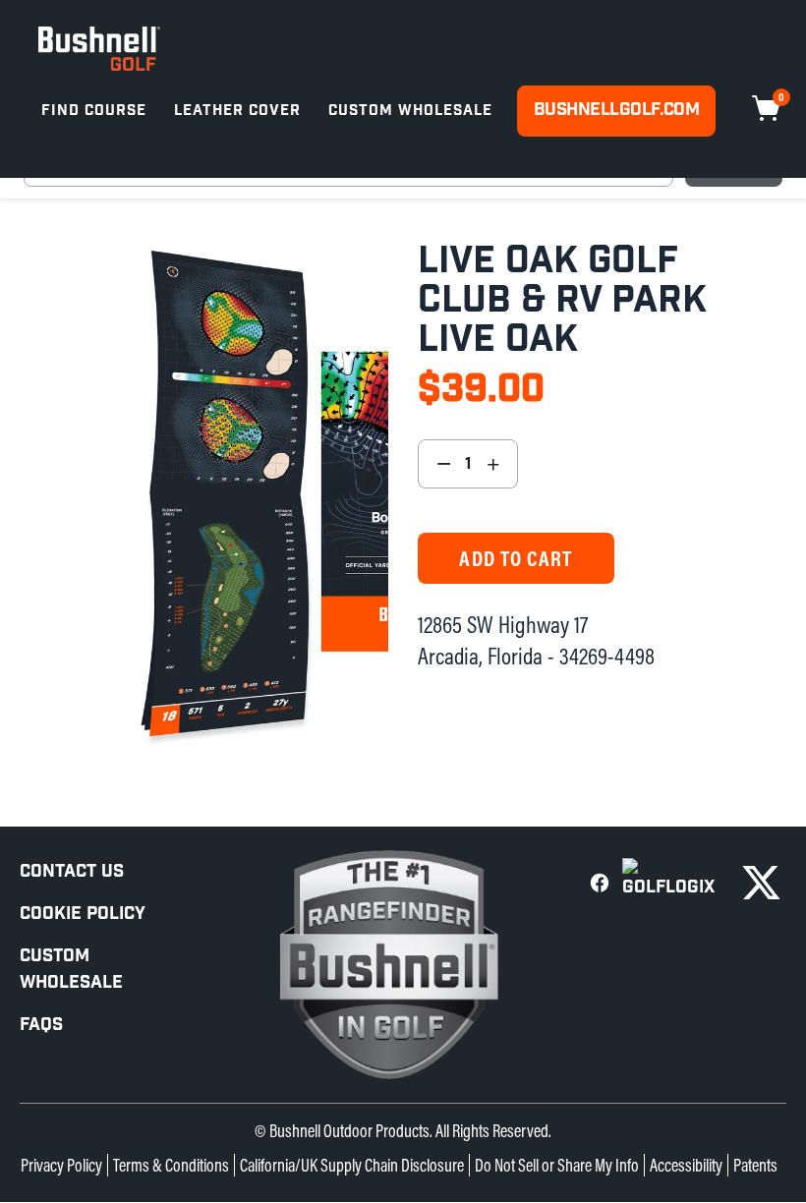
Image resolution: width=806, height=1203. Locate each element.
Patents (755, 1165)
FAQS (41, 1024)
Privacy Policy (61, 1165)
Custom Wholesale (410, 110)
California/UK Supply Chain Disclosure (352, 1165)
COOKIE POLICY (82, 913)
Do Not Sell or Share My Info (557, 1165)
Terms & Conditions (171, 1165)
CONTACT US (72, 871)
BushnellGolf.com (616, 109)
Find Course (93, 110)
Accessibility (686, 1165)
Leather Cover (237, 110)
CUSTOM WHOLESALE (71, 969)
